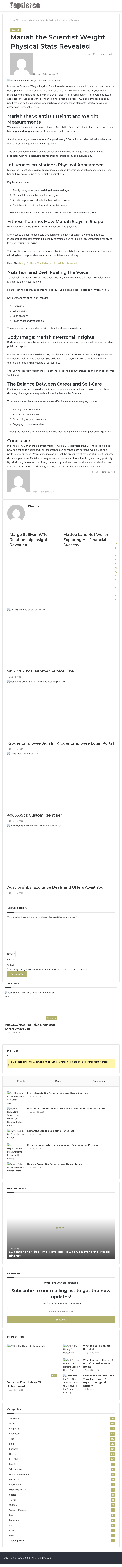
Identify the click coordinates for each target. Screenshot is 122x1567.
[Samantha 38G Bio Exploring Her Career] (16, 1135)
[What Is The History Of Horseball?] (72, 1350)
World (12, 1423)
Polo (11, 1530)
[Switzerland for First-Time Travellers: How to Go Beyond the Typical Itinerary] (72, 1384)
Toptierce (14, 1418)
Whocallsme (15, 1469)
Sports (12, 1494)
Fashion (13, 1464)
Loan (11, 1535)
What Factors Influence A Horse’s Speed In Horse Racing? (98, 1363)
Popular (21, 1081)
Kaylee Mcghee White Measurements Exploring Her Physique (63, 1145)
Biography (15, 30)
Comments (99, 1081)
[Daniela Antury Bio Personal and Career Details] (16, 1168)
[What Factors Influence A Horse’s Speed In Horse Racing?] (72, 1365)
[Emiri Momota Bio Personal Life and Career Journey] (16, 1098)
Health (12, 1454)
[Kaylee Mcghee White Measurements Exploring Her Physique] (16, 1151)
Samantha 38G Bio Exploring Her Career (50, 1130)
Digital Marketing (17, 1489)
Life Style (14, 1459)
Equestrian (14, 1520)
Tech (11, 1438)
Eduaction (14, 1479)
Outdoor (13, 1505)
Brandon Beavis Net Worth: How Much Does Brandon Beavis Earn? (66, 1108)
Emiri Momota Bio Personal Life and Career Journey (57, 1093)
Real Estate (15, 1484)
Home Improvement (19, 1474)
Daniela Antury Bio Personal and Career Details (54, 1164)
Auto (11, 1525)
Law (11, 1515)
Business (13, 1449)
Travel (12, 1500)
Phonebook (15, 1433)
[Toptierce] (25, 5)
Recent (59, 1081)
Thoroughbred (16, 1540)
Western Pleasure (18, 1510)
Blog (11, 1444)
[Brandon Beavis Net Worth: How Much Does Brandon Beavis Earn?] (16, 1117)
